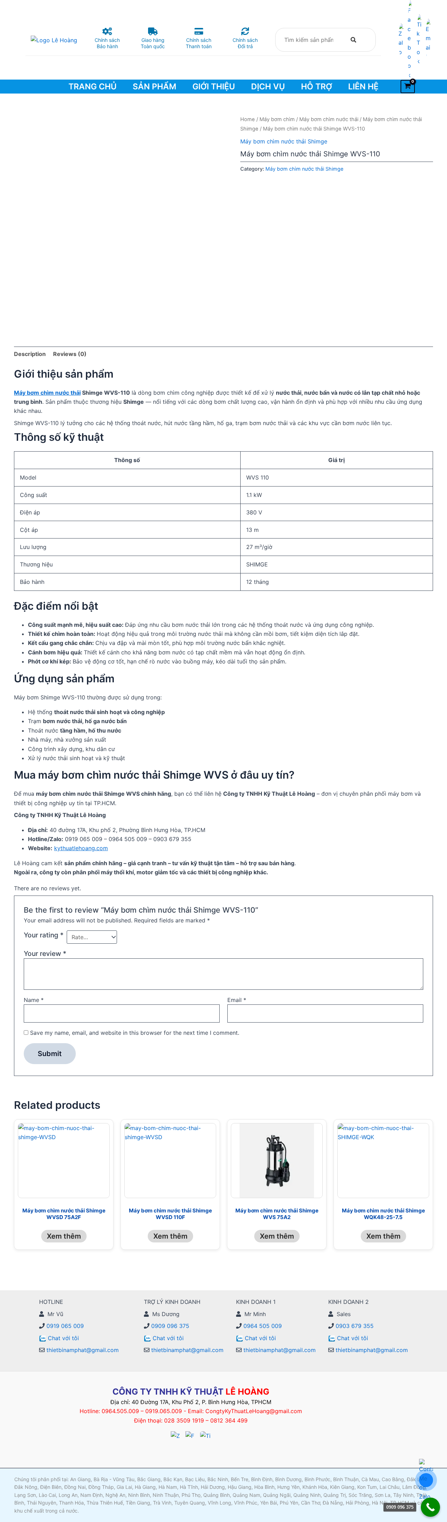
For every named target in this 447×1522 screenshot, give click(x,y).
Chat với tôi (63, 1338)
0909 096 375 (169, 1325)
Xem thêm (64, 1236)
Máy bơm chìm (277, 119)
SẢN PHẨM (154, 86)
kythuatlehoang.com (81, 848)
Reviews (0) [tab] (70, 353)
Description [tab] (30, 353)
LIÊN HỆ (363, 86)
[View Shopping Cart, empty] (408, 86)
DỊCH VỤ (268, 86)
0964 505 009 (262, 1325)
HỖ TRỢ (316, 86)
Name (34, 999)
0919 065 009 (64, 1325)
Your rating (44, 935)
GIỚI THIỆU (213, 86)
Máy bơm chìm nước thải (328, 119)
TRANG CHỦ (92, 86)
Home (247, 119)
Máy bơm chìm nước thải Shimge (283, 141)
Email (236, 999)
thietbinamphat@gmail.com (82, 1349)
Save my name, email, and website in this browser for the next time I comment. (134, 1032)
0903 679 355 (354, 1325)
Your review (45, 953)
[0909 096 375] (430, 1507)
